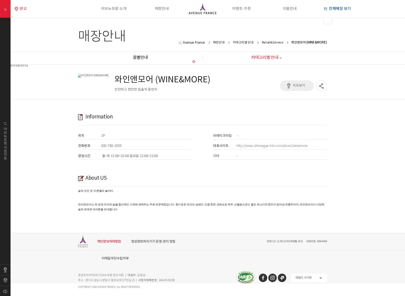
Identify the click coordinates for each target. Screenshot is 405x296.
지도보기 (299, 85)
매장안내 (162, 9)
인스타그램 (272, 278)
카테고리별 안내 (243, 42)
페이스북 (263, 278)
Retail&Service (272, 42)
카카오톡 (282, 278)
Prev (77, 20)
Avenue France (194, 43)
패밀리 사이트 (303, 278)
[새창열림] (245, 273)
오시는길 (5, 270)
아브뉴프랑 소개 (114, 9)
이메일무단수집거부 (115, 258)
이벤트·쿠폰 (241, 9)
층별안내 (5, 280)
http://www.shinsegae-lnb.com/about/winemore (272, 146)
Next (328, 20)
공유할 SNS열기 (322, 86)
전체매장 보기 (340, 9)
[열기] (5, 9)
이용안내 (290, 9)
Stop (220, 61)
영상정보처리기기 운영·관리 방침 (153, 241)
